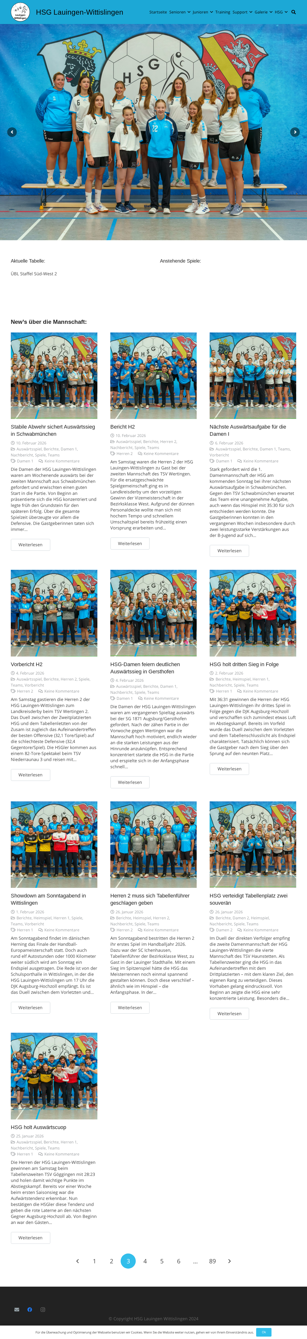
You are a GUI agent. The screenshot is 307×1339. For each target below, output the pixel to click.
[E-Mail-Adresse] (17, 1310)
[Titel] (20, 12)
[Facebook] (30, 1310)
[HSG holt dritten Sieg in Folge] (253, 613)
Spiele (40, 455)
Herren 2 (168, 441)
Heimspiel (242, 679)
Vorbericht (219, 455)
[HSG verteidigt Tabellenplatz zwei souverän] (253, 844)
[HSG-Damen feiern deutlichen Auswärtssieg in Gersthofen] (153, 613)
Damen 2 (241, 918)
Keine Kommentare (62, 461)
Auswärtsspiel (29, 449)
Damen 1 (69, 449)
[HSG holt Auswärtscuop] (54, 1076)
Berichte (51, 449)
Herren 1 (261, 679)
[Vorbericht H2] (54, 613)
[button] (189, 12)
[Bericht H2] (153, 375)
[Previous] (77, 1261)
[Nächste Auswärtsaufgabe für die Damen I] (253, 375)
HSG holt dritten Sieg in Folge (244, 664)
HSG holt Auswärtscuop (38, 1127)
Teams (54, 455)
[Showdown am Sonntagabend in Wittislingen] (54, 844)
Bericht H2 (122, 427)
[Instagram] (43, 1310)
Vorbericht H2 (26, 664)
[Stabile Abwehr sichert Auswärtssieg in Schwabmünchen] (54, 375)
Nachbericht (22, 455)
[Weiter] (229, 1261)
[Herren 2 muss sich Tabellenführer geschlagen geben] (153, 844)
